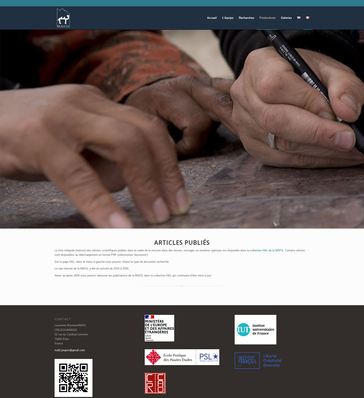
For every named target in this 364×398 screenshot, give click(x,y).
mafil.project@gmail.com (70, 350)
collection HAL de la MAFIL (267, 250)
